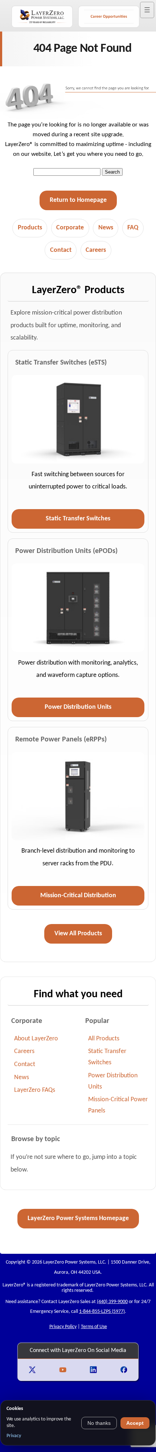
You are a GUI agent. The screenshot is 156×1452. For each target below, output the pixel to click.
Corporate (70, 228)
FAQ (132, 228)
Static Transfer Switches (78, 519)
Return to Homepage (78, 200)
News (105, 228)
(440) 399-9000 (112, 1302)
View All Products (78, 934)
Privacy (14, 1436)
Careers (96, 250)
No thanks (99, 1423)
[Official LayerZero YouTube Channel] (63, 1369)
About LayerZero (36, 1039)
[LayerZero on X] (33, 1369)
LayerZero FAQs (34, 1090)
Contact (60, 250)
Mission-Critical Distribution (78, 896)
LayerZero (13, 1285)
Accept (135, 1423)
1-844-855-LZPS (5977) (102, 1311)
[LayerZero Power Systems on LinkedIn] (94, 1369)
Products (30, 228)
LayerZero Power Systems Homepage (78, 1218)
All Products (103, 1039)
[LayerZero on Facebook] (124, 1369)
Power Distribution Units (78, 707)
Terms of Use (94, 1327)
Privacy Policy (63, 1327)
